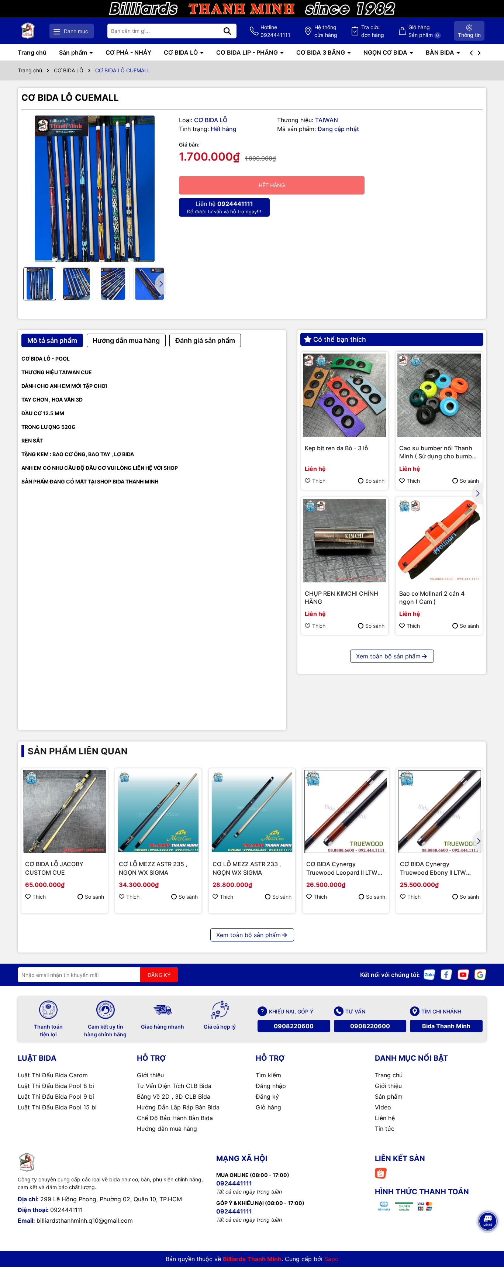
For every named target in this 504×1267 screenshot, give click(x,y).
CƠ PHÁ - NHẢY (128, 52)
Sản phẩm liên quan (78, 751)
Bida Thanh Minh (446, 1026)
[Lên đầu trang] (488, 1200)
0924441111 (66, 1209)
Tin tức (384, 1128)
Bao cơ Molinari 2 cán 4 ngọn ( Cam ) (432, 597)
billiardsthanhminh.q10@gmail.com (85, 1220)
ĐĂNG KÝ (159, 975)
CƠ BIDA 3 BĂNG (321, 52)
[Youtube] (463, 974)
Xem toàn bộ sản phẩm (388, 656)
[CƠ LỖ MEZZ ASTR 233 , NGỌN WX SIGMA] (252, 811)
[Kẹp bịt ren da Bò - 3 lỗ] (344, 395)
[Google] (480, 974)
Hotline (275, 31)
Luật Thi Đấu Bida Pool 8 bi (56, 1085)
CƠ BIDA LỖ (181, 52)
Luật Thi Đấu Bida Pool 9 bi (56, 1096)
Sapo (331, 1259)
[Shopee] (381, 1173)
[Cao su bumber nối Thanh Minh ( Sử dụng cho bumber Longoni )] (439, 395)
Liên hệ (385, 1118)
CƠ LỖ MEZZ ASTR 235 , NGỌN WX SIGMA (153, 868)
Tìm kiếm (268, 1075)
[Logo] (28, 31)
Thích (318, 481)
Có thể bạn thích (339, 339)
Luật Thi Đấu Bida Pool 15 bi (57, 1107)
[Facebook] (446, 974)
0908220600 (294, 1026)
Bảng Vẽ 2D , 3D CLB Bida (173, 1096)
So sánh (374, 481)
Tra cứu (372, 31)
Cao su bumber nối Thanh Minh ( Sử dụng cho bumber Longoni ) (438, 452)
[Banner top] (252, 8)
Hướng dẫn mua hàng (167, 1128)
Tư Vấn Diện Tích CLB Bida (174, 1085)
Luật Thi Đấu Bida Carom (53, 1075)
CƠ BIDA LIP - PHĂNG (247, 52)
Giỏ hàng (268, 1107)
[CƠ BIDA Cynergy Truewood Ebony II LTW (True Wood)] (439, 811)
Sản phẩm (74, 52)
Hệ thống (325, 31)
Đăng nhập (271, 1085)
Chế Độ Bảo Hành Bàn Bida (175, 1118)
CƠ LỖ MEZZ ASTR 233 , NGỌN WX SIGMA (247, 868)
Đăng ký (267, 1096)
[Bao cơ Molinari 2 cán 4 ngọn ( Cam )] (439, 540)
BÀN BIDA (441, 52)
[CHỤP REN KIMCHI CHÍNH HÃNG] (344, 540)
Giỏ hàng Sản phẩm (423, 31)
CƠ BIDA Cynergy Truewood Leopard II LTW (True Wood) (341, 868)
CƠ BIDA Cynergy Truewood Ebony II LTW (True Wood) (433, 868)
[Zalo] (429, 974)
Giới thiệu (150, 1075)
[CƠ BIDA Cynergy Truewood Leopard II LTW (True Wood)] (345, 811)
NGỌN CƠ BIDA (386, 52)
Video (383, 1107)
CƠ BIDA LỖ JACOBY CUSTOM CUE (54, 868)
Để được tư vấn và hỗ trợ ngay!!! (224, 207)
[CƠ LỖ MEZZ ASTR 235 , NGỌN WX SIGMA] (158, 811)
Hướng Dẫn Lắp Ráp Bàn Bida (178, 1107)
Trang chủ (32, 52)
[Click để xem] (94, 189)
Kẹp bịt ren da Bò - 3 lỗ (336, 448)
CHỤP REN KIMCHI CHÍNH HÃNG (341, 597)
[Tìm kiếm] (227, 31)
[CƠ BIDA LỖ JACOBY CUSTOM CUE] (64, 811)
